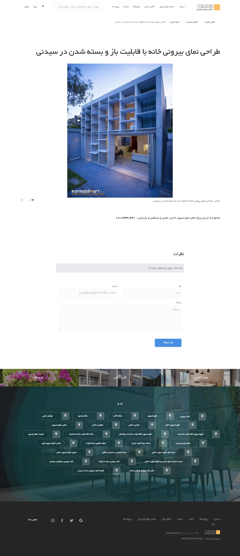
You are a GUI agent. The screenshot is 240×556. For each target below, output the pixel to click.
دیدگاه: (178, 303)
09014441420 (125, 218)
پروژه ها (115, 7)
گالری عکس (210, 22)
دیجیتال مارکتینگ (212, 539)
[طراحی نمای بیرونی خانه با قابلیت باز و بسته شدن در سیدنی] (120, 131)
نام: (179, 286)
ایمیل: (114, 286)
